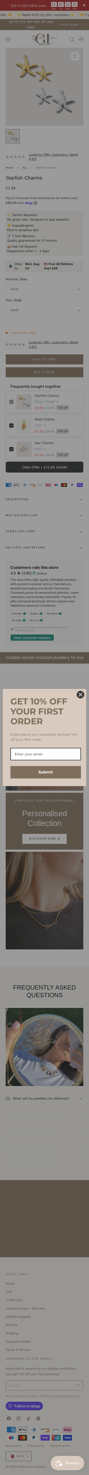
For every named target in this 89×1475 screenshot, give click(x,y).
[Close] (80, 694)
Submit (45, 772)
